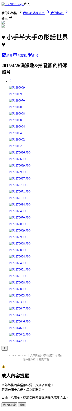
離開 (22, 405)
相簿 (9, 56)
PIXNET (22, 355)
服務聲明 (44, 359)
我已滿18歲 (9, 405)
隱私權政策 (29, 359)
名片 (35, 56)
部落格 (23, 56)
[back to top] (5, 348)
